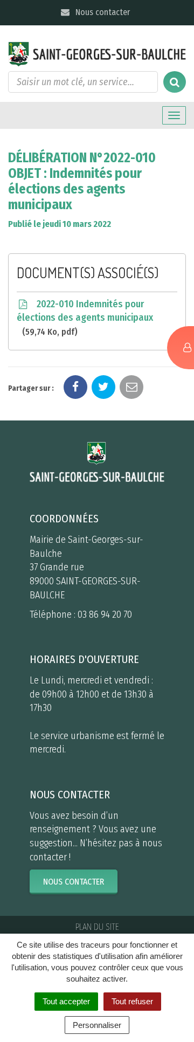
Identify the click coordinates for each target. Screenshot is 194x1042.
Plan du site (97, 927)
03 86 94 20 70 (105, 614)
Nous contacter (101, 12)
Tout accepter (66, 1001)
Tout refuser (132, 1001)
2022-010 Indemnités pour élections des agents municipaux (85, 317)
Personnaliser (97, 1025)
